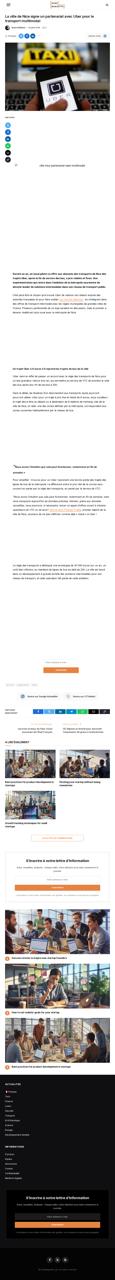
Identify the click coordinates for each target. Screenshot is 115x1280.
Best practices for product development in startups (29, 784)
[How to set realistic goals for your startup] (57, 986)
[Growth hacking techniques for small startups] (30, 805)
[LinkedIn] (8, 139)
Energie (9, 1130)
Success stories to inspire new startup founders (39, 957)
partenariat (22, 685)
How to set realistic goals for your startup (35, 1012)
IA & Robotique (12, 1120)
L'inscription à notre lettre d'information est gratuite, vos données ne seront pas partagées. (57, 895)
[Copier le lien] (8, 160)
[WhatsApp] (8, 146)
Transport (10, 1115)
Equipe (8, 1159)
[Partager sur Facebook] (26, 36)
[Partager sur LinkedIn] (32, 36)
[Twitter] (8, 125)
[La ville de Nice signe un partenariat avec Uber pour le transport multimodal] (57, 77)
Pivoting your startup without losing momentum (79, 784)
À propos (9, 1154)
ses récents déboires (71, 299)
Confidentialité (12, 1173)
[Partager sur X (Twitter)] (21, 36)
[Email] (8, 153)
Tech (7, 1096)
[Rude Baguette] (57, 5)
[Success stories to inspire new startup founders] (57, 931)
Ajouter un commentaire (57, 838)
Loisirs (8, 1106)
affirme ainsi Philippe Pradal (65, 509)
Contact (9, 1168)
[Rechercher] (106, 4)
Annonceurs (11, 1163)
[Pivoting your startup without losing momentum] (84, 764)
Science (9, 1125)
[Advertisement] (61, 138)
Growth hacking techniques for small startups (26, 825)
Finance (9, 1101)
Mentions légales (13, 1178)
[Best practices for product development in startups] (30, 764)
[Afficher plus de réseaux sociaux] (38, 36)
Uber (34, 685)
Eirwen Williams (18, 27)
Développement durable (17, 1134)
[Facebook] (8, 132)
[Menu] (8, 4)
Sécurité (9, 1111)
